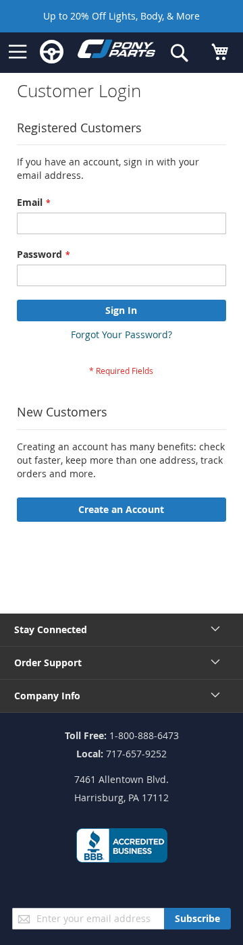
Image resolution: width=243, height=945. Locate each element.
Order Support (48, 662)
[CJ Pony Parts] (116, 51)
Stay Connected (50, 629)
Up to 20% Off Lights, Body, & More (121, 15)
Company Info (47, 695)
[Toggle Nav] (17, 52)
